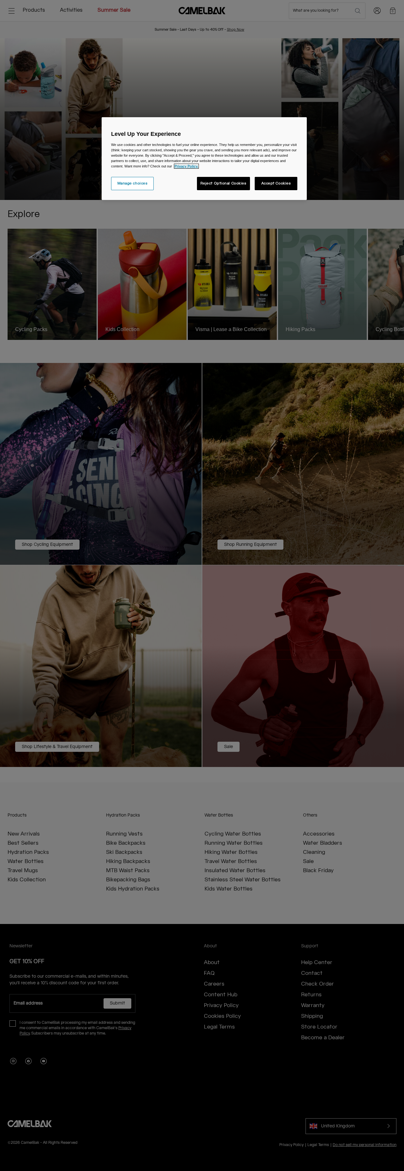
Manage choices (132, 183)
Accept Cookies (276, 183)
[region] (204, 158)
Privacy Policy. (186, 166)
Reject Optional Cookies (223, 183)
